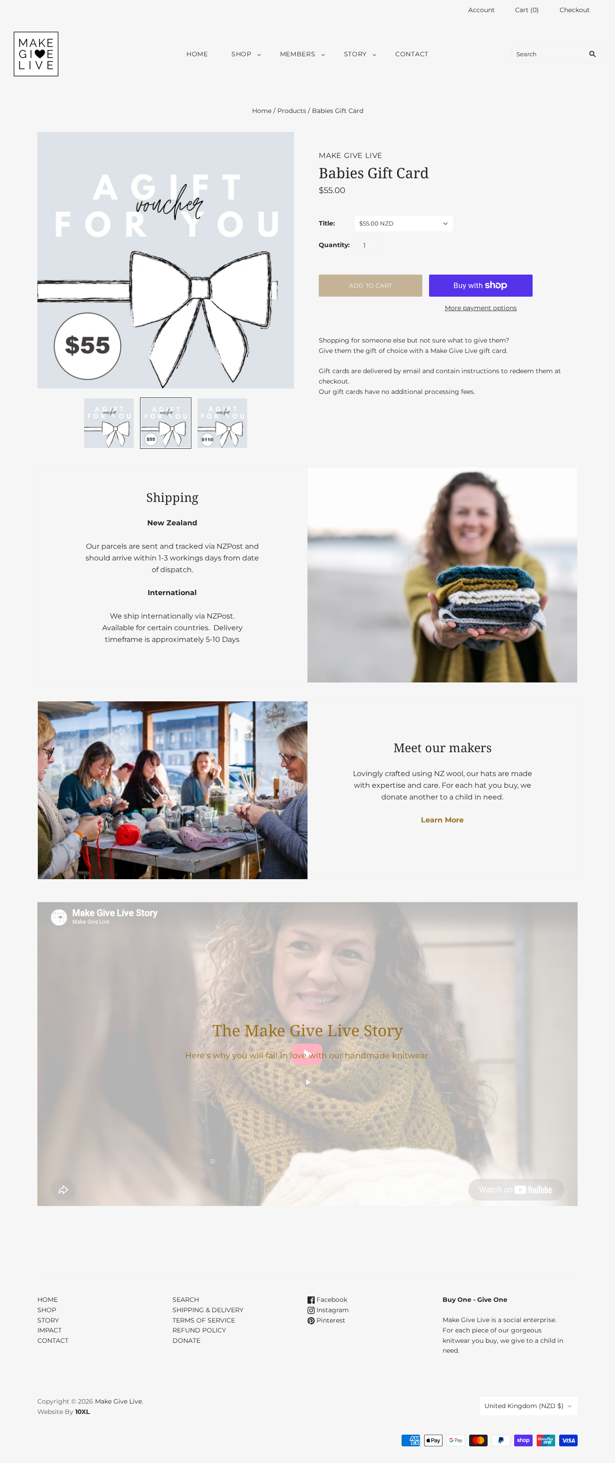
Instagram (332, 1310)
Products (291, 111)
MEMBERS (298, 54)
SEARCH (185, 1300)
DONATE (186, 1341)
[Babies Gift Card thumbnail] (109, 423)
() (527, 10)
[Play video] (307, 1082)
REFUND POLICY (199, 1330)
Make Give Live (351, 155)
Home (261, 111)
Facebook (331, 1300)
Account (481, 10)
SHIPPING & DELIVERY (208, 1310)
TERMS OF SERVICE (203, 1320)
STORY (355, 54)
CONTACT (412, 54)
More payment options (481, 308)
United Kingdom (524, 1406)
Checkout (575, 10)
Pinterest (330, 1320)
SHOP (241, 54)
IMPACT (49, 1330)
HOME (197, 54)
